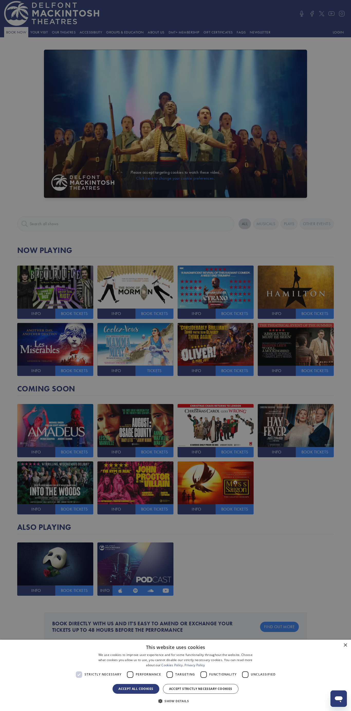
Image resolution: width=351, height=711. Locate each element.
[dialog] (175, 675)
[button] (175, 701)
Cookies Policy (172, 665)
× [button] (345, 645)
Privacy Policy (194, 665)
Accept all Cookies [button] (135, 689)
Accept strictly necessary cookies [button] (200, 689)
